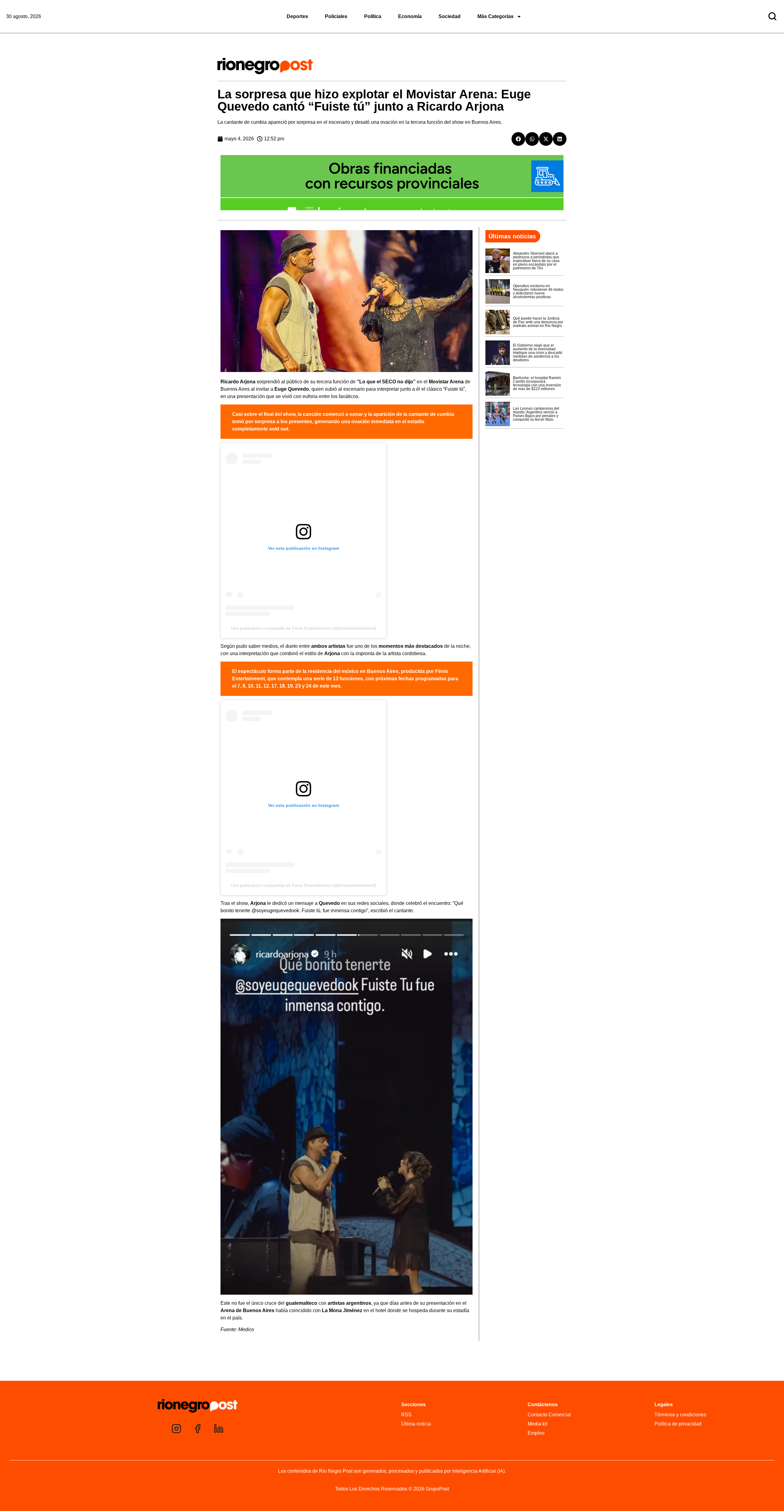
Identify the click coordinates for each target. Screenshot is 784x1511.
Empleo (536, 1433)
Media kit (537, 1423)
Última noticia (416, 1423)
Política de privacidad (677, 1423)
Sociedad (450, 16)
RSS (406, 1414)
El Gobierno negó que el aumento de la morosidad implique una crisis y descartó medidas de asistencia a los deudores (537, 352)
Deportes (297, 16)
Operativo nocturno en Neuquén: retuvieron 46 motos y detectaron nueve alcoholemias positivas (538, 291)
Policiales (336, 16)
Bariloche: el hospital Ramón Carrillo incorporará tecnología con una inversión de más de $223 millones (537, 383)
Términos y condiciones (680, 1414)
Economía (410, 16)
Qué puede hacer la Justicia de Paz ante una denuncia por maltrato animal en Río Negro (538, 322)
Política (372, 16)
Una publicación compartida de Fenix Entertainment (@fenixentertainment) (303, 628)
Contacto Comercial (549, 1414)
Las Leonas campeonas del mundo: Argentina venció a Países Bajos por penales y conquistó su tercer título (536, 414)
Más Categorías (495, 16)
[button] (518, 139)
